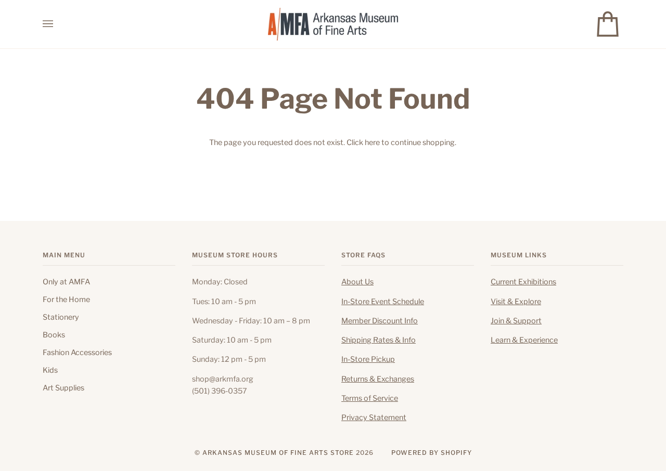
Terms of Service (369, 398)
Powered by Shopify (431, 452)
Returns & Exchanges (377, 379)
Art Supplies (63, 387)
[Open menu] (58, 24)
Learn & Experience (524, 340)
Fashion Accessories (77, 352)
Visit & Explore (516, 301)
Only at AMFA (66, 281)
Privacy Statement (373, 417)
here (372, 142)
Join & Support (516, 320)
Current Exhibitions (523, 281)
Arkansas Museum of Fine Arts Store (278, 452)
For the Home (66, 299)
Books (54, 334)
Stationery (61, 317)
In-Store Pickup (368, 359)
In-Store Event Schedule (382, 301)
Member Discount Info (379, 320)
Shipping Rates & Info (378, 340)
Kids (50, 370)
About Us (357, 281)
